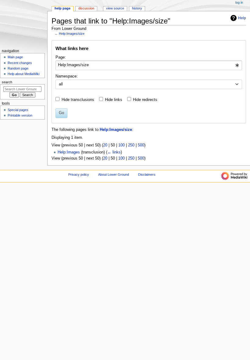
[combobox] (148, 65)
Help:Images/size (71, 33)
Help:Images (69, 152)
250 (131, 145)
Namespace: (66, 76)
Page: (60, 57)
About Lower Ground (113, 174)
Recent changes (20, 63)
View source (115, 8)
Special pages (18, 110)
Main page (15, 57)
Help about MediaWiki (23, 74)
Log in (239, 2)
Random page (18, 68)
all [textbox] (61, 84)
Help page (62, 8)
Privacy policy (78, 174)
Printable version (20, 115)
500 (141, 145)
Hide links (113, 100)
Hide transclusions (78, 100)
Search (7, 82)
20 (105, 145)
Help (242, 18)
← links (114, 152)
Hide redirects (145, 100)
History (137, 8)
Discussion (86, 8)
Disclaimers (146, 174)
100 (121, 145)
